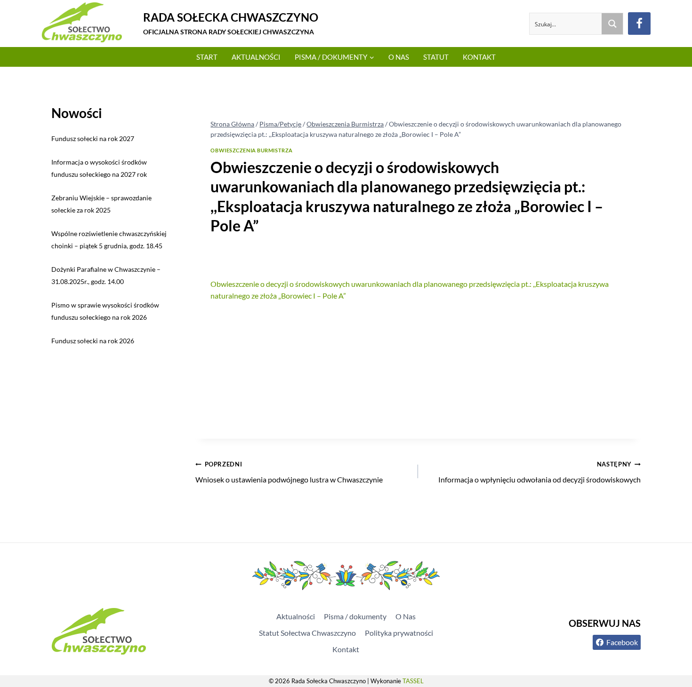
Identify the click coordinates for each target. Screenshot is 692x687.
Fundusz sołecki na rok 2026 (92, 341)
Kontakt (479, 57)
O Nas (398, 57)
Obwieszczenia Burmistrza (251, 150)
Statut (436, 57)
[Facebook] (639, 23)
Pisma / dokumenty (355, 616)
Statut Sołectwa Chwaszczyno (307, 632)
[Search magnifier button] (612, 23)
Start (206, 57)
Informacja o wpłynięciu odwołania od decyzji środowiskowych (539, 472)
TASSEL (413, 681)
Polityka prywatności (399, 632)
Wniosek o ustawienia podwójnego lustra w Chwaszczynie (289, 472)
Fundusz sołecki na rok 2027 (92, 138)
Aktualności (256, 57)
